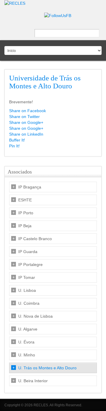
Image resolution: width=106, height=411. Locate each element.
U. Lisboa (27, 290)
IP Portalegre (30, 264)
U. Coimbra (28, 303)
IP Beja (25, 225)
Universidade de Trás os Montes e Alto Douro (45, 82)
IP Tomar (26, 277)
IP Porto (25, 212)
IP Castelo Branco (35, 238)
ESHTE (25, 200)
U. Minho (26, 355)
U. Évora (26, 342)
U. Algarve (27, 329)
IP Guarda (27, 251)
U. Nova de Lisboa (35, 316)
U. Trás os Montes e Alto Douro (47, 367)
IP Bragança (29, 187)
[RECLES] (14, 3)
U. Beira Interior (33, 380)
